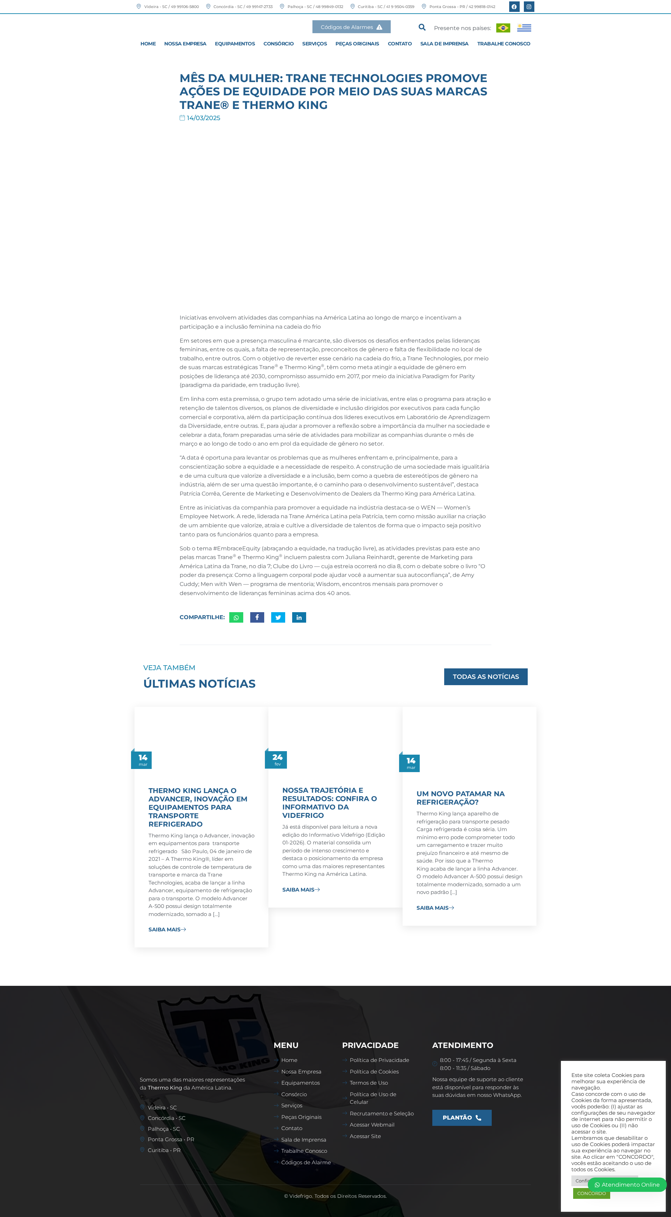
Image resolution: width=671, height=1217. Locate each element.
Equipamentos (235, 44)
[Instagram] (529, 6)
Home (148, 44)
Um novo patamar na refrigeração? (461, 798)
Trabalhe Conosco (504, 44)
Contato (400, 44)
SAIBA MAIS (165, 929)
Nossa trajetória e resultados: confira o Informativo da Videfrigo (329, 803)
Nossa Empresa (185, 44)
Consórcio (279, 44)
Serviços (314, 44)
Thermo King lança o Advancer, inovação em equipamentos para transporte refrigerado (198, 807)
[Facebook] (514, 6)
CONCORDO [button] (591, 1193)
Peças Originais (357, 44)
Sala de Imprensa (444, 44)
